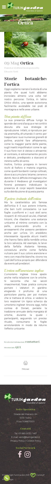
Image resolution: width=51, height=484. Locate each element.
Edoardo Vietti (11, 71)
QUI (18, 347)
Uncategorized (30, 68)
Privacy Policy (17, 440)
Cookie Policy (33, 440)
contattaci (32, 342)
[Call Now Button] (7, 478)
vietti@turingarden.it (29, 437)
